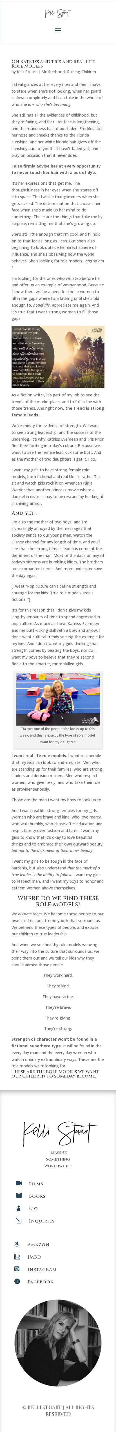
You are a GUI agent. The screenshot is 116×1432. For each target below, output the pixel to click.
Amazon (39, 1245)
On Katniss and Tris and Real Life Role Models (53, 64)
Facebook (40, 1282)
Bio (33, 1209)
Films (36, 1184)
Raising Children (81, 71)
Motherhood (53, 71)
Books (37, 1196)
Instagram (42, 1269)
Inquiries (42, 1221)
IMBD (34, 1257)
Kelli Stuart (27, 71)
